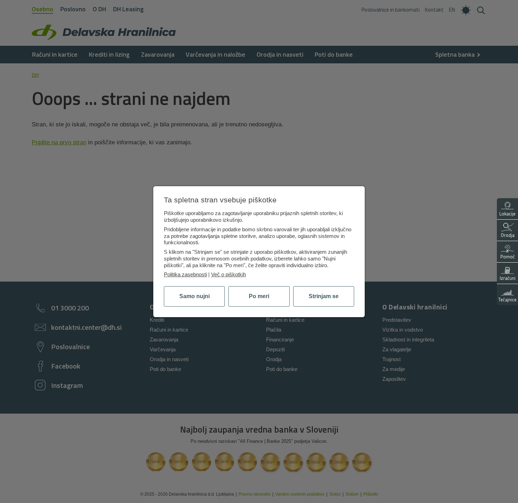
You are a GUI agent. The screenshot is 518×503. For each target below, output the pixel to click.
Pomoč (507, 256)
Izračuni (508, 278)
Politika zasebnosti (185, 274)
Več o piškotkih (228, 274)
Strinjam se (324, 296)
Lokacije (507, 213)
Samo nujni (194, 296)
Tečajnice (507, 299)
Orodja (507, 235)
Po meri (259, 296)
